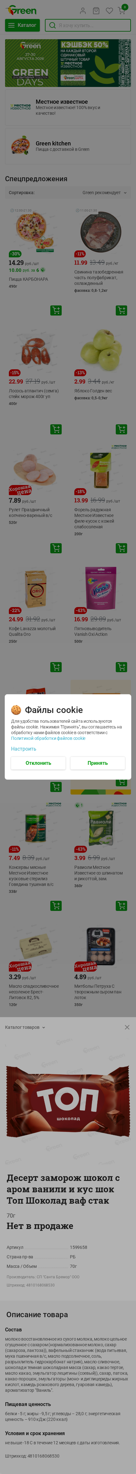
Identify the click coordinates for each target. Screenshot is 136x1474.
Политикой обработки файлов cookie (48, 738)
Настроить (23, 749)
